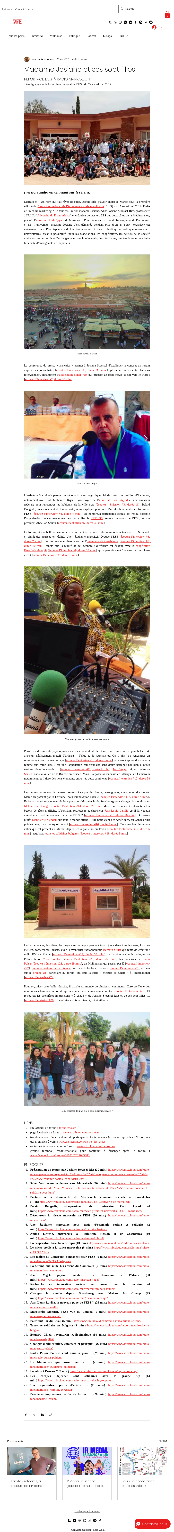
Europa (107, 36)
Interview (37, 36)
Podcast (91, 36)
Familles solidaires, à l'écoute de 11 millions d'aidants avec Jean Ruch (30, 1483)
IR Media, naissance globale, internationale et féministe (85, 1483)
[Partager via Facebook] (25, 1414)
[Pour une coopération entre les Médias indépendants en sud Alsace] (142, 1461)
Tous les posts (15, 36)
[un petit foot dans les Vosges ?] (115, 22)
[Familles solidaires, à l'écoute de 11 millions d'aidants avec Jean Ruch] (31, 1461)
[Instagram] (120, 22)
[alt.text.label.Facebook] (135, 22)
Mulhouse (56, 36)
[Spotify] (140, 22)
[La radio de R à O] (110, 22)
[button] (167, 14)
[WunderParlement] (125, 22)
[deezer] (145, 22)
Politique (74, 36)
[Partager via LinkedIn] (42, 1414)
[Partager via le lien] (50, 1414)
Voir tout (162, 1440)
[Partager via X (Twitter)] (34, 1414)
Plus (121, 36)
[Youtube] (151, 22)
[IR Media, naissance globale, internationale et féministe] (87, 1461)
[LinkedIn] (130, 22)
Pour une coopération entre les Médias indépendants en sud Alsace (138, 1483)
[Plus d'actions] (148, 59)
